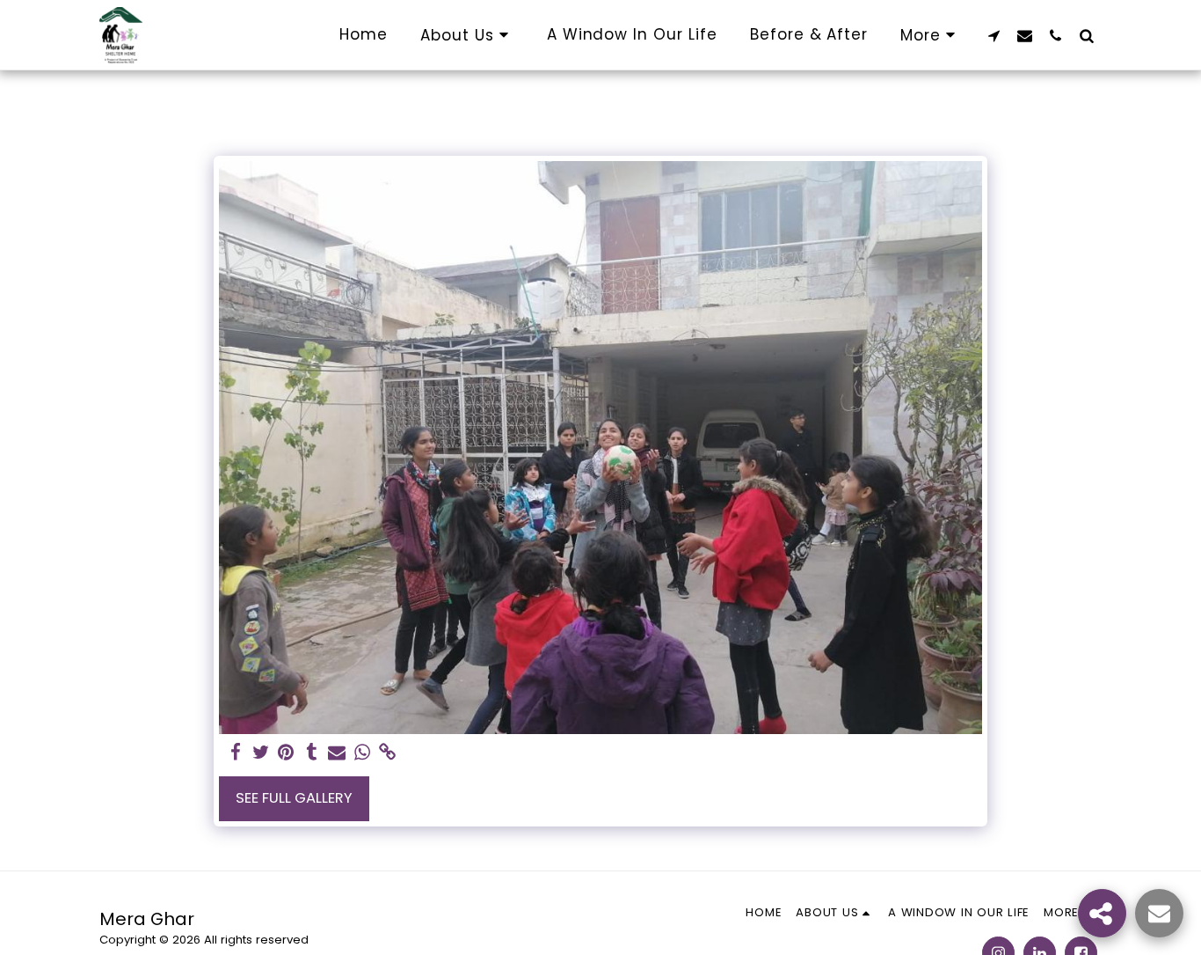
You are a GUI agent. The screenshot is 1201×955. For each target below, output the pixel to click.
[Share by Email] (337, 753)
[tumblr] (311, 753)
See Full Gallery (294, 798)
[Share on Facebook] (235, 753)
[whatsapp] (362, 753)
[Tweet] (260, 753)
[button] (467, 34)
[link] (388, 753)
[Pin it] (286, 753)
